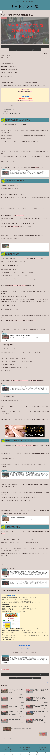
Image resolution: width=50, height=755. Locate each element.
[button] (33, 49)
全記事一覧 (37, 751)
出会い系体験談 (25, 749)
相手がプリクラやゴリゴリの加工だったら (11, 113)
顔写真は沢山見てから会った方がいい (10, 107)
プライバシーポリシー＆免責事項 (25, 747)
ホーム (8, 747)
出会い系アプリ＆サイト (8, 749)
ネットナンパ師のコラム (41, 747)
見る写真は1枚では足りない (8, 109)
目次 (9, 105)
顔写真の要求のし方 (7, 111)
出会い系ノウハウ (5, 669)
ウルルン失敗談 (41, 749)
